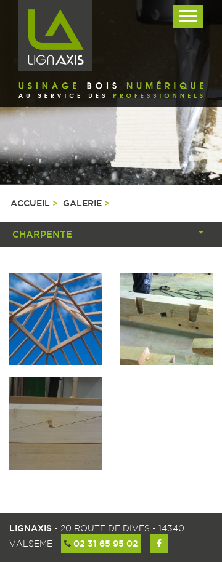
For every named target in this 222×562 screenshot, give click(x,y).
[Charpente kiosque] (55, 319)
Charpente (42, 234)
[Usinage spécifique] (166, 319)
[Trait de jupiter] (55, 423)
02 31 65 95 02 (104, 543)
